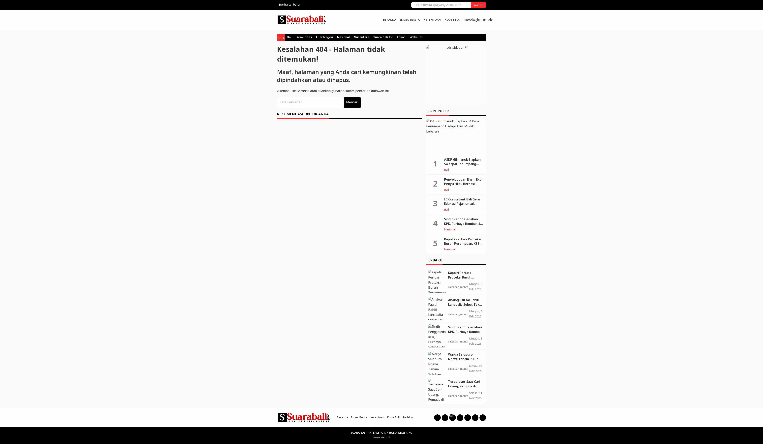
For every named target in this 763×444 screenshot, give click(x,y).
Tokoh (401, 37)
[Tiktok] (475, 417)
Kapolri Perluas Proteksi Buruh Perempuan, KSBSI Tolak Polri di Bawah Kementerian (463, 246)
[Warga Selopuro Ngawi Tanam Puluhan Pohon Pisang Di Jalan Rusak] (437, 363)
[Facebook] (437, 417)
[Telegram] (482, 417)
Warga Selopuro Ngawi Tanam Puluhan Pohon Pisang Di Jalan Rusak (465, 361)
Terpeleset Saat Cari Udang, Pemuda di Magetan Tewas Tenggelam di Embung (465, 388)
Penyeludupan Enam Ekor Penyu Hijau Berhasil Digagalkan (463, 184)
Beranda (389, 20)
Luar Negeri (324, 37)
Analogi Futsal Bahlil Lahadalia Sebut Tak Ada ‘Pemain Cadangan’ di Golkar (463, 307)
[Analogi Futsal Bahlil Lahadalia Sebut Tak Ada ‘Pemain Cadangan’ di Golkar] (437, 308)
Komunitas (304, 37)
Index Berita (410, 20)
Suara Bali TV (382, 37)
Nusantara (361, 37)
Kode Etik (452, 20)
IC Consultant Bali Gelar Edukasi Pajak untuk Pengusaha (462, 204)
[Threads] (452, 417)
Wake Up (416, 37)
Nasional (343, 37)
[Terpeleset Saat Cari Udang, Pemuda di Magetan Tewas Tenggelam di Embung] (437, 390)
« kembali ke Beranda (293, 91)
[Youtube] (460, 417)
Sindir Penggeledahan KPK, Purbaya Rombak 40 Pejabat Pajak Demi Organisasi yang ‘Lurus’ (463, 226)
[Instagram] (445, 417)
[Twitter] (467, 417)
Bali (289, 37)
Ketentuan (432, 20)
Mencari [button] (352, 102)
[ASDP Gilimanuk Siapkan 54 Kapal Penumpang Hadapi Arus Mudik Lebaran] (456, 137)
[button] (478, 5)
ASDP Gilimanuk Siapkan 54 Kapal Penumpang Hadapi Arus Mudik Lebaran (462, 166)
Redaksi (469, 20)
